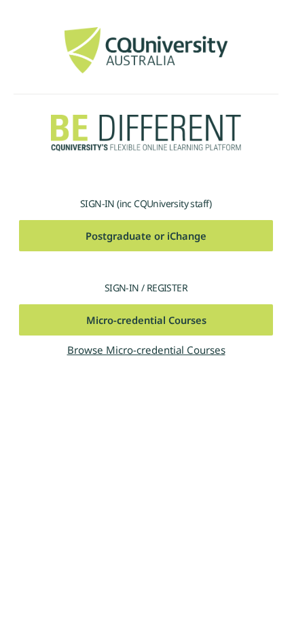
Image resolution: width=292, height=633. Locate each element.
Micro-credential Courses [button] (146, 320)
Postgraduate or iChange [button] (146, 235)
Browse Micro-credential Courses (146, 350)
